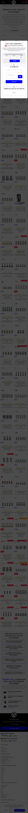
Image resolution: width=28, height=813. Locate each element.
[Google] (14, 92)
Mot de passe (10, 75)
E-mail (8, 69)
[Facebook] (13, 92)
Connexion (14, 81)
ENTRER (14, 60)
